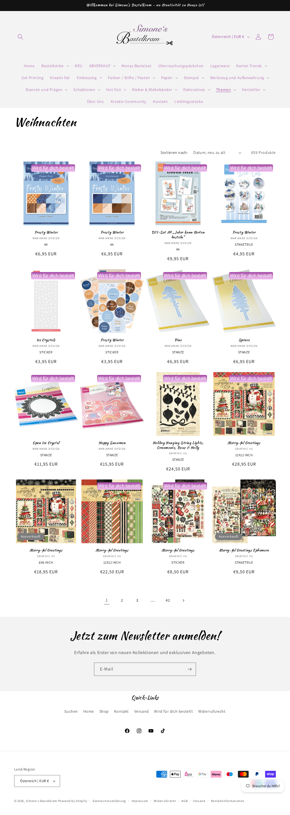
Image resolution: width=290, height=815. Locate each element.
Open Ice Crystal (46, 443)
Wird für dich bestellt (173, 711)
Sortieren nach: (174, 152)
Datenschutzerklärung (109, 801)
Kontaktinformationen (227, 801)
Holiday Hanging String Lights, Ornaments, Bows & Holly (178, 445)
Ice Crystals (46, 340)
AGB (184, 801)
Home (88, 711)
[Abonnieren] (189, 669)
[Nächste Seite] (183, 600)
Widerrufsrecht (211, 711)
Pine (178, 340)
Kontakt (121, 711)
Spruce (244, 340)
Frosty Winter (46, 232)
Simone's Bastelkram (41, 801)
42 (168, 600)
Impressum (140, 801)
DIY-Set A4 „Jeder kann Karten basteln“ (178, 235)
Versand (141, 711)
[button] (20, 37)
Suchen (71, 711)
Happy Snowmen (112, 443)
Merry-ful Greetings (243, 443)
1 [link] (107, 600)
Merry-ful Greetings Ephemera (244, 550)
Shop (104, 711)
